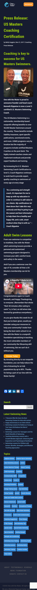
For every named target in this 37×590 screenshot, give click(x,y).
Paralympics (8, 515)
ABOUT (7, 567)
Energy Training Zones (11, 489)
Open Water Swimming (23, 510)
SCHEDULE (28, 567)
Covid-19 (16, 480)
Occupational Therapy (25, 506)
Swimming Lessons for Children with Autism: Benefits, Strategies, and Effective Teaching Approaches (19, 445)
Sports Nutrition (9, 532)
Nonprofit (7, 506)
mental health (21, 502)
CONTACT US (22, 574)
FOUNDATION (21, 571)
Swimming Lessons (10, 545)
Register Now (28, 4)
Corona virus (8, 480)
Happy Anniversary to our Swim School (17, 422)
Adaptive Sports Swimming (23, 458)
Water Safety (8, 554)
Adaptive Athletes (9, 458)
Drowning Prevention (10, 484)
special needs (8, 528)
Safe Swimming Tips (20, 523)
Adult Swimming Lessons (11, 463)
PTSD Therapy (8, 523)
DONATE (13, 574)
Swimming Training (10, 549)
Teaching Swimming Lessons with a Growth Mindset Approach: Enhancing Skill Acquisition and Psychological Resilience (19, 439)
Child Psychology (9, 471)
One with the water (10, 510)
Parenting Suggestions (11, 519)
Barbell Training (25, 467)
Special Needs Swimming (21, 528)
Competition (22, 476)
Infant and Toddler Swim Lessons (14, 497)
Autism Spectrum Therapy (12, 467)
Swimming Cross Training (12, 541)
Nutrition (14, 506)
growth (17, 493)
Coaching (28, 42)
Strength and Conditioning (12, 536)
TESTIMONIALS (17, 567)
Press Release (8, 45)
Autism (23, 463)
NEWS (12, 571)
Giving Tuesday (9, 493)
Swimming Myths (22, 545)
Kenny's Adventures (10, 502)
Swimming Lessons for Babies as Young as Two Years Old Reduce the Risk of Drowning (19, 427)
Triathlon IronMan (22, 549)
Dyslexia (20, 484)
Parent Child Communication (21, 515)
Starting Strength (20, 532)
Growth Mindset (25, 493)
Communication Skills (10, 476)
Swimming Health (26, 541)
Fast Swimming (23, 489)
